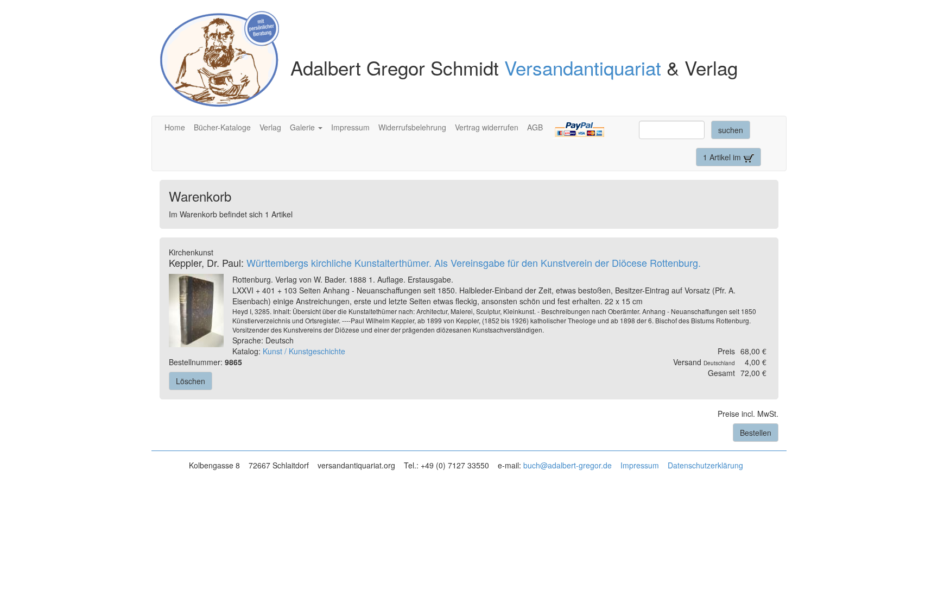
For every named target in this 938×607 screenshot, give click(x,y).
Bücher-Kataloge (222, 127)
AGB (535, 127)
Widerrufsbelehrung (412, 127)
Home (174, 127)
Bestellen (755, 432)
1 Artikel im (723, 157)
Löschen (190, 381)
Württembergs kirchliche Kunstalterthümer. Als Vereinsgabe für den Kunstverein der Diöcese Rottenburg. (473, 262)
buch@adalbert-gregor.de (567, 465)
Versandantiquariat (582, 67)
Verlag (270, 127)
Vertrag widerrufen (486, 127)
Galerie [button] (303, 127)
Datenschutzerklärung (705, 465)
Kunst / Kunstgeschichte (304, 351)
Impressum (350, 127)
